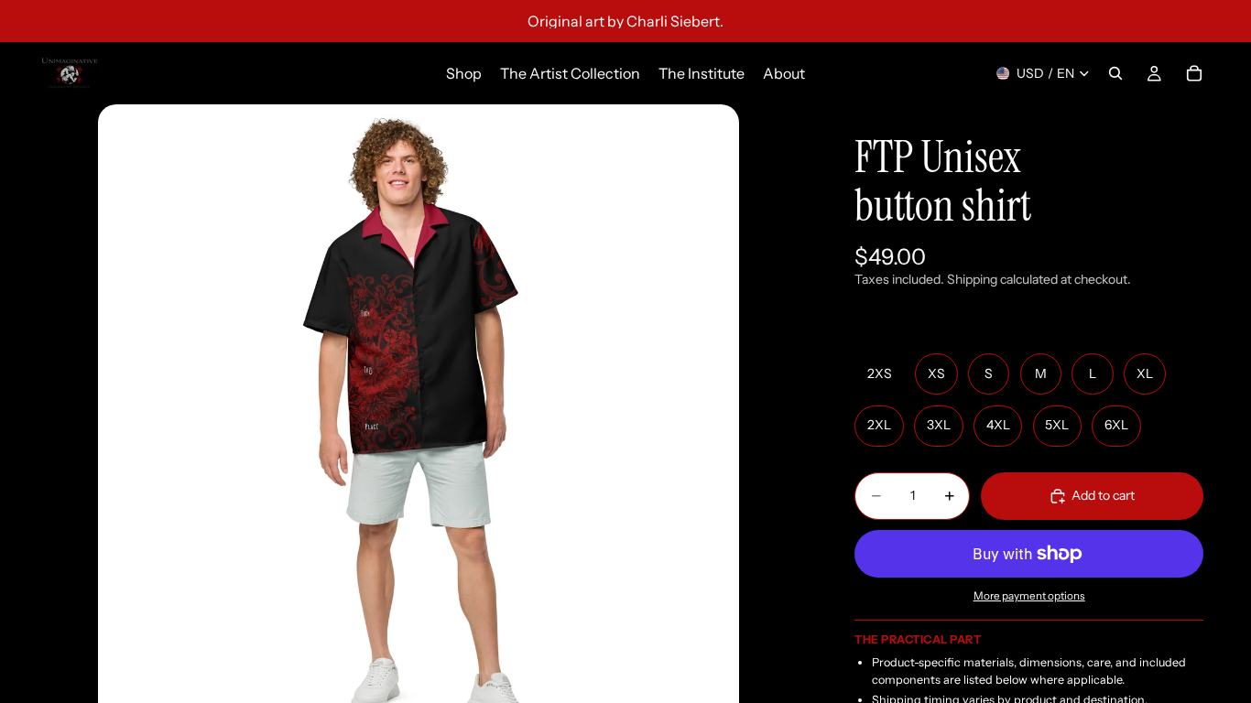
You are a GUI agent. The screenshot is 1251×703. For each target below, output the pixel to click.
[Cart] (1194, 73)
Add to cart (1103, 495)
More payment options (1029, 595)
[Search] (1115, 73)
